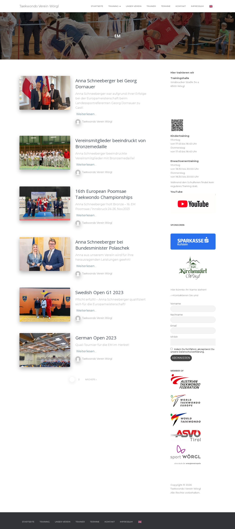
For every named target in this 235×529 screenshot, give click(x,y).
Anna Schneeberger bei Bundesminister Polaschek (102, 245)
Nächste (90, 379)
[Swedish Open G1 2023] (44, 305)
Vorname (175, 303)
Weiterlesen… (86, 114)
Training (113, 6)
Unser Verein (133, 6)
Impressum (197, 6)
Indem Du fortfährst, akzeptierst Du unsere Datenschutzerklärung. (192, 350)
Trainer (151, 6)
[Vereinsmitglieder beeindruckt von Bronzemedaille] (44, 153)
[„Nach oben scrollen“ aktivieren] (228, 522)
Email (173, 325)
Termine (165, 6)
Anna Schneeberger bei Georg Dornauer (106, 83)
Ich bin (174, 336)
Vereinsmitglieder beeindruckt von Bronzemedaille (110, 143)
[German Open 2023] (44, 350)
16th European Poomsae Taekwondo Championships (103, 194)
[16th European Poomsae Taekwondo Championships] (44, 203)
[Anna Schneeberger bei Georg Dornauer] (44, 93)
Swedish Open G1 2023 (99, 292)
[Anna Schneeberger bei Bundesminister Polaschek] (44, 254)
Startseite (97, 6)
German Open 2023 (95, 338)
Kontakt (181, 6)
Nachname (176, 314)
